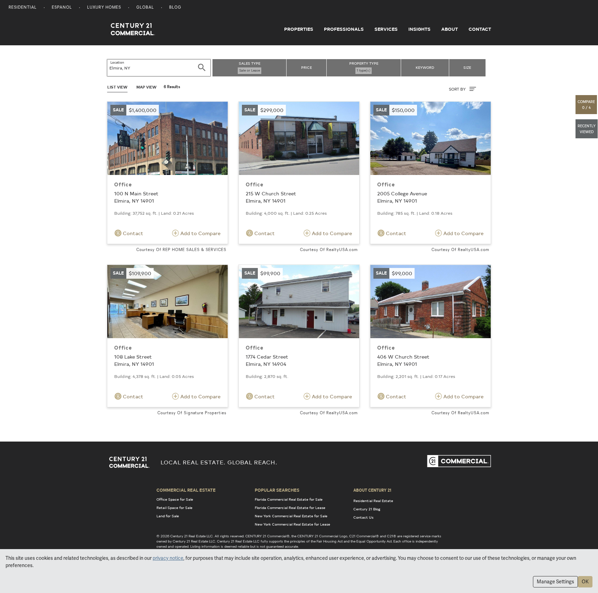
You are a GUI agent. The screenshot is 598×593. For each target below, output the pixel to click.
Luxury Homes (104, 8)
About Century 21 (372, 490)
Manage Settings (555, 581)
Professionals (344, 29)
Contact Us (363, 517)
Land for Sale (167, 515)
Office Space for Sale (174, 499)
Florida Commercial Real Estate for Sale (289, 499)
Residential (23, 8)
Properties (298, 29)
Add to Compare (199, 233)
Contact (480, 29)
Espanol (62, 8)
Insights (419, 29)
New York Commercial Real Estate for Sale (291, 515)
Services (386, 29)
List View (117, 87)
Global (145, 8)
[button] (587, 104)
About (449, 29)
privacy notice (168, 558)
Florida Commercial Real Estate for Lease (290, 507)
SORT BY (458, 89)
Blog (175, 8)
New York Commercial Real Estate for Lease (292, 524)
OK (585, 581)
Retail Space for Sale (174, 507)
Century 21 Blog (366, 509)
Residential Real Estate (373, 500)
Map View (146, 87)
